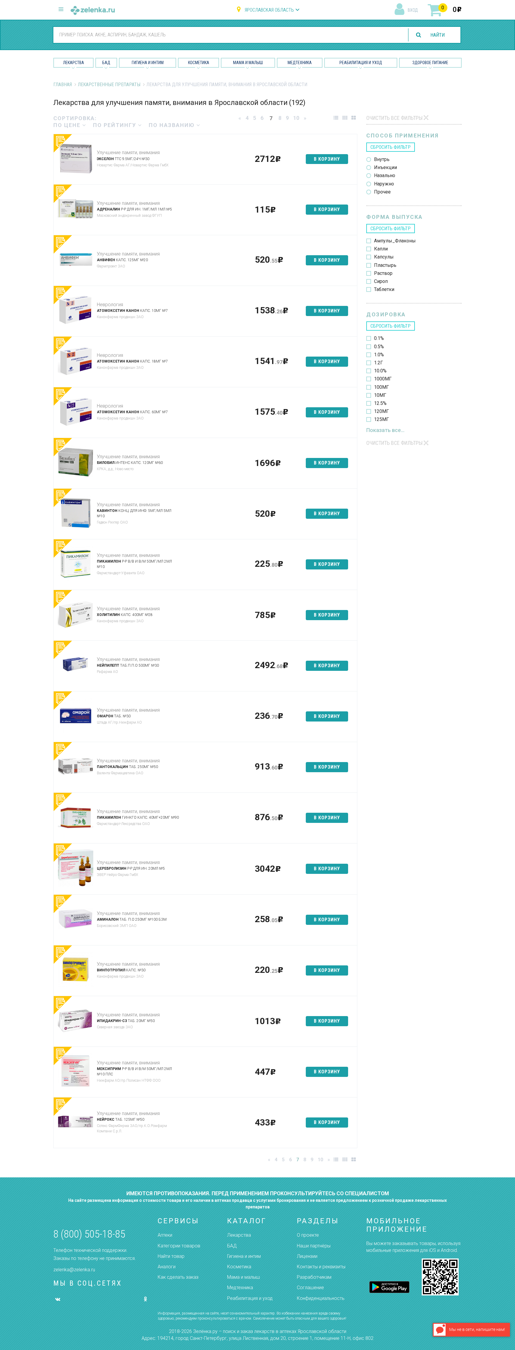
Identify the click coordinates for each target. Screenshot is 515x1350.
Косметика (198, 62)
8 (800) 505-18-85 (89, 1234)
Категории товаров (179, 1246)
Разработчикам (314, 1277)
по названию (172, 125)
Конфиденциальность (321, 1298)
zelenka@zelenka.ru (74, 1269)
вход (413, 10)
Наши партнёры (314, 1246)
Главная (62, 84)
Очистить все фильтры (394, 118)
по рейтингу (115, 125)
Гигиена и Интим (148, 62)
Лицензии (307, 1256)
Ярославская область (269, 10)
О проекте (308, 1235)
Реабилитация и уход (360, 62)
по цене (67, 125)
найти (437, 35)
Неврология (110, 304)
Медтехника (300, 62)
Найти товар (171, 1256)
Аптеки (165, 1235)
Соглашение (310, 1287)
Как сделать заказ (178, 1277)
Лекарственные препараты (109, 84)
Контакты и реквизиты (321, 1267)
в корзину (327, 159)
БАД (106, 62)
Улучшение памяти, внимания (128, 152)
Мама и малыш (248, 62)
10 (296, 118)
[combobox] (227, 34)
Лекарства (73, 62)
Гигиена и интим (244, 1256)
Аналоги (167, 1267)
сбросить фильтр (390, 147)
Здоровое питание (430, 62)
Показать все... (385, 430)
